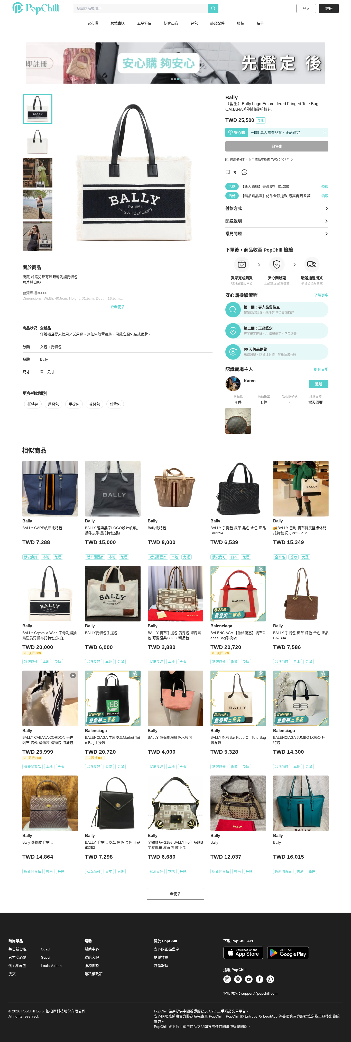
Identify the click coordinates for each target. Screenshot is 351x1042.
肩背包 (53, 404)
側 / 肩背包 (17, 966)
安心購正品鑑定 (166, 949)
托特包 (56, 347)
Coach (46, 949)
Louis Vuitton (51, 966)
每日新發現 (17, 949)
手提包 (74, 404)
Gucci (45, 957)
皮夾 (12, 974)
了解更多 (321, 295)
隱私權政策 (94, 974)
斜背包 (115, 404)
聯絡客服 (92, 957)
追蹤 (318, 384)
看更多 (175, 894)
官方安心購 (17, 957)
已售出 (277, 146)
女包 (43, 347)
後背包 (94, 404)
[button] (238, 400)
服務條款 (92, 966)
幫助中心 (92, 949)
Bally (44, 359)
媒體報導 (161, 966)
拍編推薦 (161, 957)
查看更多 (117, 307)
